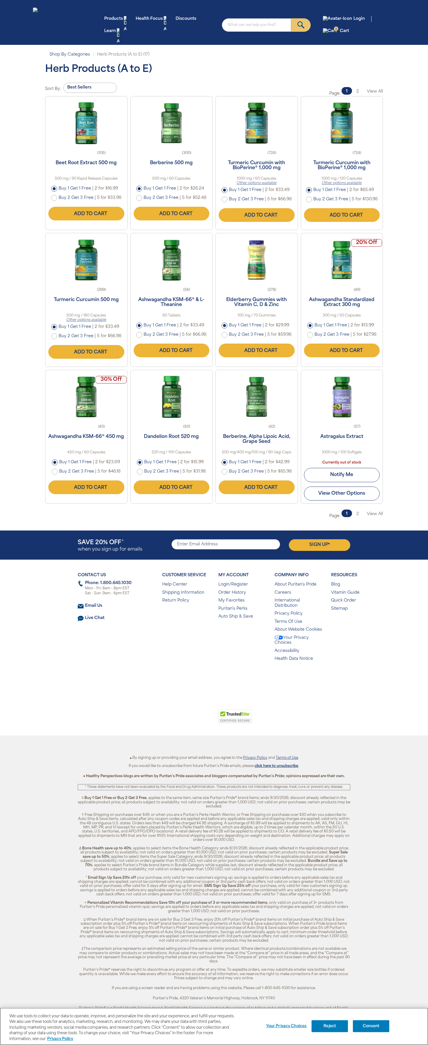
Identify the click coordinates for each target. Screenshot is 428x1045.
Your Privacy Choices (292, 640)
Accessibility (287, 651)
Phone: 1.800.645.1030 (108, 583)
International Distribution (287, 603)
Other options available (257, 183)
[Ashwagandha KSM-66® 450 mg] (86, 397)
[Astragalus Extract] (342, 397)
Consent (371, 1026)
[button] (190, 719)
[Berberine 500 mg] (172, 123)
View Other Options (341, 493)
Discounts (186, 19)
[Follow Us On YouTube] (226, 678)
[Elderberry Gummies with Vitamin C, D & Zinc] (257, 260)
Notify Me (341, 475)
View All (375, 91)
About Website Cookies (298, 629)
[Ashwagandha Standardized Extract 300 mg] (342, 260)
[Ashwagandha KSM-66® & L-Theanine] (172, 260)
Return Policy (175, 600)
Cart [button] (342, 30)
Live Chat (95, 618)
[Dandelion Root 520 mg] (172, 397)
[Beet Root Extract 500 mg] (86, 123)
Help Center (174, 584)
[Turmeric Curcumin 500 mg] (86, 260)
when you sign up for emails (110, 546)
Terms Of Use (288, 622)
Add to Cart (90, 214)
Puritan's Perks (232, 609)
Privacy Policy (289, 613)
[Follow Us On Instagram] (213, 678)
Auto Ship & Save (235, 616)
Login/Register (233, 584)
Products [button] (113, 19)
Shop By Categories (69, 54)
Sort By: (53, 89)
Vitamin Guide (345, 592)
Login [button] (359, 19)
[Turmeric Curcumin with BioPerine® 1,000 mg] (257, 123)
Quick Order (343, 600)
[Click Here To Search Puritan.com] (301, 25)
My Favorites (231, 600)
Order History (232, 592)
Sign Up (319, 544)
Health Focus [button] (149, 19)
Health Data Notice (294, 659)
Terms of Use (287, 758)
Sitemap (339, 609)
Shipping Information (183, 592)
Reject (329, 1026)
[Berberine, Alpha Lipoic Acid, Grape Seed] (257, 397)
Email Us (93, 606)
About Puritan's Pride (295, 584)
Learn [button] (110, 31)
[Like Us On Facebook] (199, 678)
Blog (335, 584)
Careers (283, 592)
